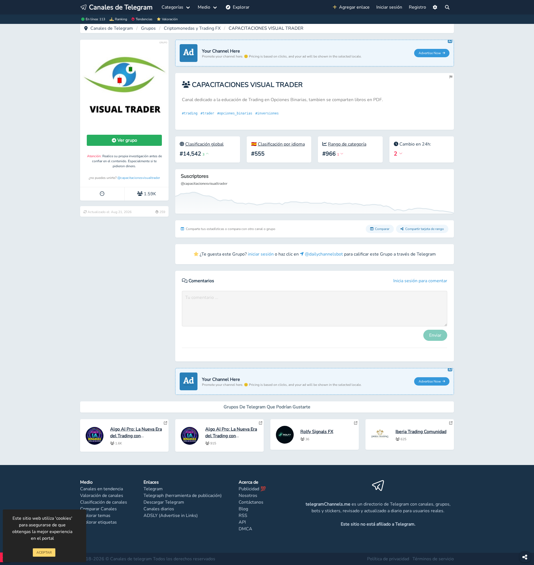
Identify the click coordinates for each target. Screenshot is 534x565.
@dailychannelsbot (323, 254)
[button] (435, 7)
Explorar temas (95, 515)
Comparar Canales (98, 509)
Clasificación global (204, 144)
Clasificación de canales (103, 502)
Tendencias (144, 19)
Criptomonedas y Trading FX (192, 28)
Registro (417, 7)
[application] (314, 191)
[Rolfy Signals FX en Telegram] (355, 423)
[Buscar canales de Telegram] (447, 7)
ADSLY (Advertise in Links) (171, 515)
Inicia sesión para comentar (420, 281)
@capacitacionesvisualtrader (138, 178)
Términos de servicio (433, 559)
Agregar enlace (353, 7)
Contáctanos (251, 502)
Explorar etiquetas (98, 522)
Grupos (148, 28)
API (242, 522)
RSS (243, 515)
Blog (243, 509)
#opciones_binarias (235, 113)
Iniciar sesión (389, 7)
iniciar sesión (261, 254)
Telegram (153, 489)
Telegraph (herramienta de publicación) (183, 495)
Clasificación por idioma (281, 144)
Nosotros (248, 495)
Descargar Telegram (164, 502)
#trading (190, 113)
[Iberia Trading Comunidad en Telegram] (451, 423)
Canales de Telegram (111, 28)
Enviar (435, 335)
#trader (208, 113)
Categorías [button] (172, 7)
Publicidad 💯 (252, 489)
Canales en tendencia (101, 489)
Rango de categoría (347, 144)
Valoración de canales (101, 495)
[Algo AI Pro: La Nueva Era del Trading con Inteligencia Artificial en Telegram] (165, 423)
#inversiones (268, 113)
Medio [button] (204, 7)
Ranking (121, 19)
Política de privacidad (388, 559)
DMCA (245, 529)
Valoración (170, 19)
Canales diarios (159, 509)
